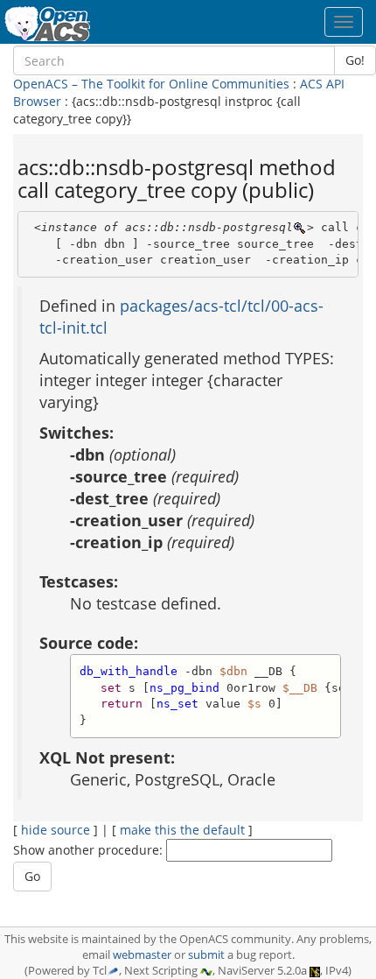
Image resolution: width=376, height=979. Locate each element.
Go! (355, 60)
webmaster (142, 954)
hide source (55, 829)
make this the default (182, 829)
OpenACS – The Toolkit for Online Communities (151, 83)
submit (206, 954)
